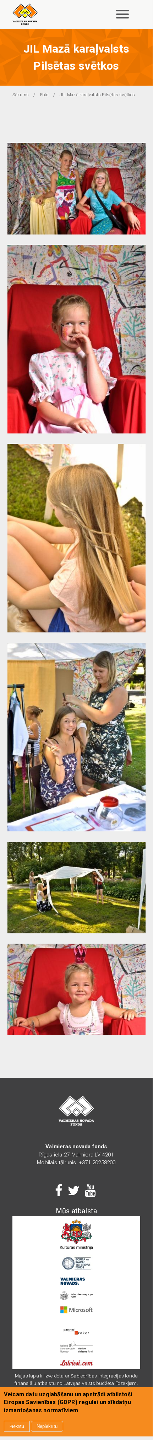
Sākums (20, 94)
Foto (44, 94)
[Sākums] (25, 14)
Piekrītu (17, 1426)
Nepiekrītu (47, 1426)
